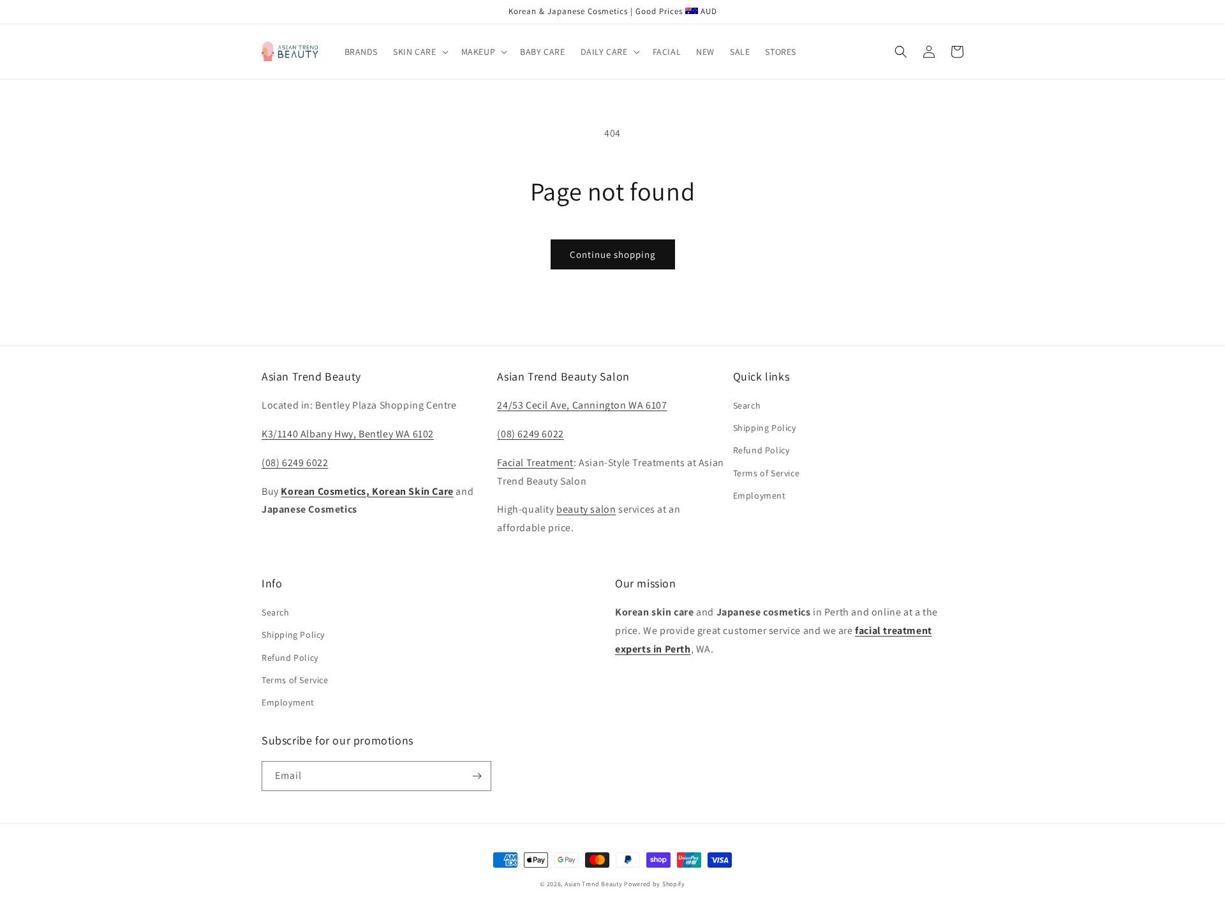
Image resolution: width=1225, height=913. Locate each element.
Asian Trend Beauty (594, 884)
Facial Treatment (535, 462)
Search (747, 405)
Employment (759, 495)
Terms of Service (766, 473)
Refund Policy (761, 450)
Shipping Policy (764, 428)
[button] (419, 51)
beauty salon (586, 509)
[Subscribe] (477, 776)
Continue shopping (613, 254)
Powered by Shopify (654, 884)
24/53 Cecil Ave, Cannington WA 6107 (582, 405)
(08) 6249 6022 (295, 462)
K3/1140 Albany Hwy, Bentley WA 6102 (348, 434)
